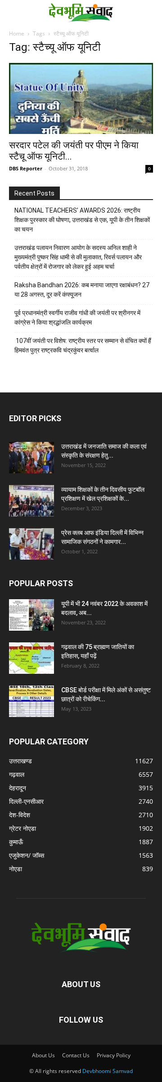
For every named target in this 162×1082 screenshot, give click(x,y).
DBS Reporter (25, 168)
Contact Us (76, 1055)
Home (16, 33)
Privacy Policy (113, 1055)
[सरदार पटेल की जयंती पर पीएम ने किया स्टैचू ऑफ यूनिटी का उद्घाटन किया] (81, 98)
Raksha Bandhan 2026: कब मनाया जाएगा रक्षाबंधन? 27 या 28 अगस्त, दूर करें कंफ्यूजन (81, 289)
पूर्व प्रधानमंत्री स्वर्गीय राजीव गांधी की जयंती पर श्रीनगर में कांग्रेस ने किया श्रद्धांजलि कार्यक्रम (77, 317)
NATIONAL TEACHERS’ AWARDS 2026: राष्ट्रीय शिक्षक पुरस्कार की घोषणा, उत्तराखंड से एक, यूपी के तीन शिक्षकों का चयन (82, 220)
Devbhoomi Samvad (107, 1071)
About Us (43, 1055)
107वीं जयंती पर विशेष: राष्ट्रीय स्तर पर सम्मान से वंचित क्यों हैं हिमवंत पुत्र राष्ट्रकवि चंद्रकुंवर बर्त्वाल (82, 345)
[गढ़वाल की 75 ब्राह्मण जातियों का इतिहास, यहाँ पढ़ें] (31, 658)
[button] (14, 12)
